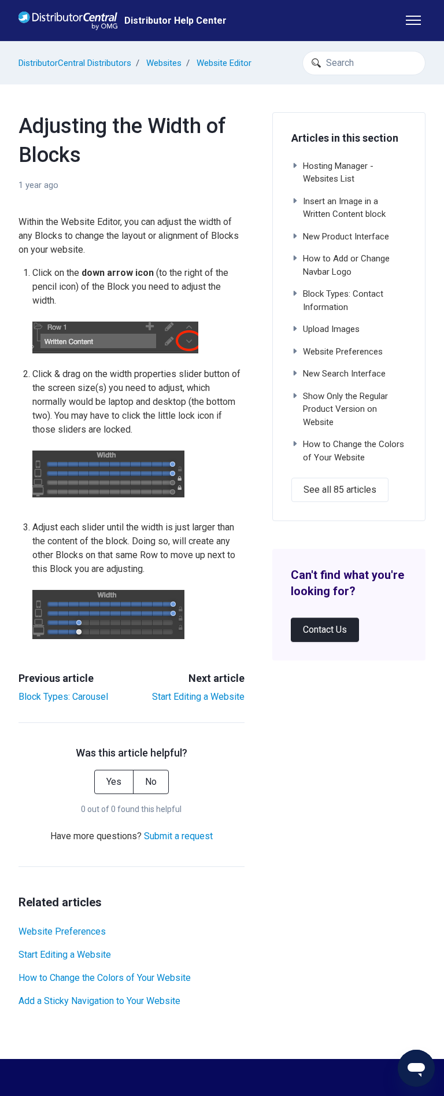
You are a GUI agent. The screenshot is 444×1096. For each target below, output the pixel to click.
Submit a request (178, 836)
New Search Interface (344, 373)
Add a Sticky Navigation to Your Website (99, 1000)
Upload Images (331, 329)
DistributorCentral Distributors (74, 63)
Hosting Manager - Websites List (338, 172)
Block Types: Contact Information (343, 300)
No (151, 781)
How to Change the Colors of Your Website (104, 977)
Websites (164, 63)
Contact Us (325, 629)
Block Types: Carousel (63, 696)
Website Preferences (62, 931)
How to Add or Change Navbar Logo (346, 265)
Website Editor (224, 63)
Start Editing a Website (198, 696)
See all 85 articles (340, 489)
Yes (113, 781)
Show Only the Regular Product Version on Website (345, 409)
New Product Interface (346, 236)
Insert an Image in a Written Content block (344, 208)
